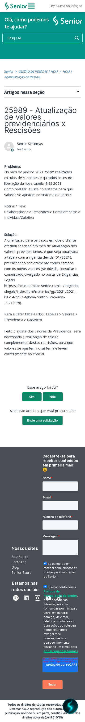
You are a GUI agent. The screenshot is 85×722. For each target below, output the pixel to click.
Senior (8, 71)
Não (53, 397)
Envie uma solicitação (65, 6)
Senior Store (22, 572)
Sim (31, 397)
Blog (15, 567)
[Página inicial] (16, 6)
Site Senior (20, 556)
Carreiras (19, 561)
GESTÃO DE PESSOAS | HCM (38, 71)
